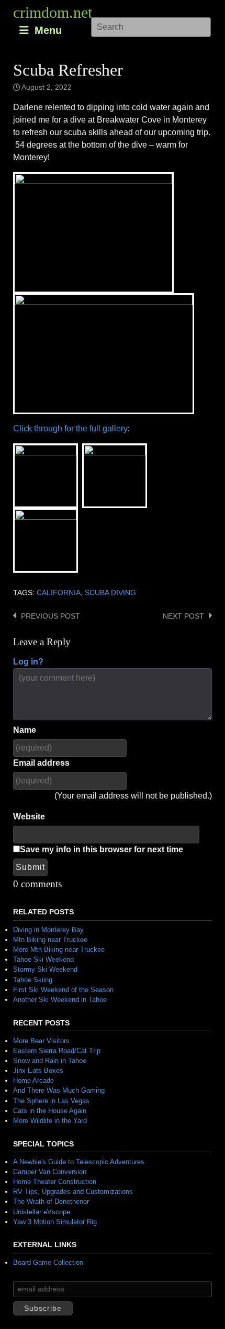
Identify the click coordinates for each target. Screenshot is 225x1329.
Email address (41, 762)
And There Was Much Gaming (59, 1090)
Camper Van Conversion (49, 1172)
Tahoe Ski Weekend (43, 959)
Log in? (28, 661)
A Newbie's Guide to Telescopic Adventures (78, 1162)
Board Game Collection (48, 1262)
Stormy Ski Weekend (45, 969)
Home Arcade (33, 1080)
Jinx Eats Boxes (38, 1070)
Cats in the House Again (49, 1111)
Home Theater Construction (54, 1182)
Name (24, 730)
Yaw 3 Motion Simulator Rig (55, 1222)
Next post (183, 616)
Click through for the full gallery (70, 428)
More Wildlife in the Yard (50, 1121)
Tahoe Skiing (32, 980)
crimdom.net (52, 12)
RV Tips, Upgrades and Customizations (73, 1191)
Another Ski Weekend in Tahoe (60, 1000)
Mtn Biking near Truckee (50, 940)
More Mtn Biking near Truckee (59, 949)
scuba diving (110, 593)
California (59, 593)
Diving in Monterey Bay (48, 930)
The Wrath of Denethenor (51, 1201)
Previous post (50, 616)
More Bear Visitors (41, 1041)
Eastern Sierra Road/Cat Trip (56, 1051)
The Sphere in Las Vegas (51, 1101)
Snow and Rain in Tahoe (49, 1061)
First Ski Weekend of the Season (63, 990)
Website (29, 816)
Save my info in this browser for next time (101, 849)
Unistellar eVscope (41, 1212)
